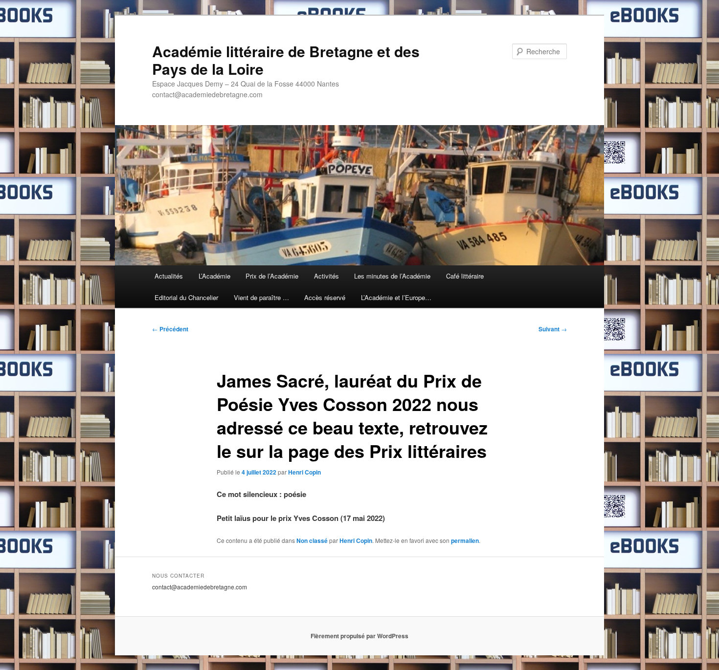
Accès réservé (324, 297)
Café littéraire (465, 276)
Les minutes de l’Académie (392, 276)
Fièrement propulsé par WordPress (359, 635)
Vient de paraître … (261, 297)
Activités (326, 276)
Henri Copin (304, 472)
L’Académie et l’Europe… (396, 297)
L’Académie (214, 276)
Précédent (170, 328)
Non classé (312, 540)
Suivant (553, 328)
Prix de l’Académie (272, 276)
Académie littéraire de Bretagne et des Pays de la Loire (286, 60)
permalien (465, 540)
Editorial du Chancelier (186, 297)
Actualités (169, 276)
